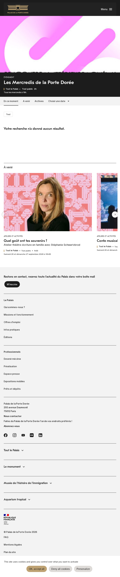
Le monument (12, 466)
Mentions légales (13, 544)
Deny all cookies (60, 569)
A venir (26, 101)
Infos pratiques (12, 329)
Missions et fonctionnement (19, 314)
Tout (8, 114)
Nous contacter (13, 416)
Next (109, 214)
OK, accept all (36, 569)
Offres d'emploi (12, 322)
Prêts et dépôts (12, 389)
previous (10, 214)
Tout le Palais (11, 450)
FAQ (6, 537)
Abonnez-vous (12, 426)
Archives (39, 101)
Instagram (14, 435)
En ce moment (11, 101)
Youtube (23, 435)
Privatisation (10, 366)
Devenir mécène (12, 359)
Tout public (27, 89)
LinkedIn (40, 435)
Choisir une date (56, 101)
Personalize (83, 569)
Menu (104, 9)
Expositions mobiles (14, 381)
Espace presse (12, 374)
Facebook (6, 435)
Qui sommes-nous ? (14, 307)
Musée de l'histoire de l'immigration (26, 483)
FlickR (32, 435)
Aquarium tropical (15, 499)
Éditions (8, 337)
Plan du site (10, 552)
